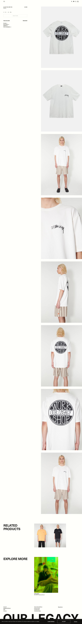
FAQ (4, 609)
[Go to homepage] (41, 618)
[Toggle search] (72, 1)
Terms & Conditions (38, 607)
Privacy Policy (37, 608)
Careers (5, 611)
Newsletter (60, 607)
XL (8, 12)
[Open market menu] (74, 1)
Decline (75, 621)
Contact (5, 607)
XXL (10, 12)
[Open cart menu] (78, 1)
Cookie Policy (37, 609)
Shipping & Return (7, 608)
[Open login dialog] (76, 1)
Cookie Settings (51, 621)
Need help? (25, 20)
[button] (5, 23)
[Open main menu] (4, 1)
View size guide (6, 20)
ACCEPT (64, 621)
